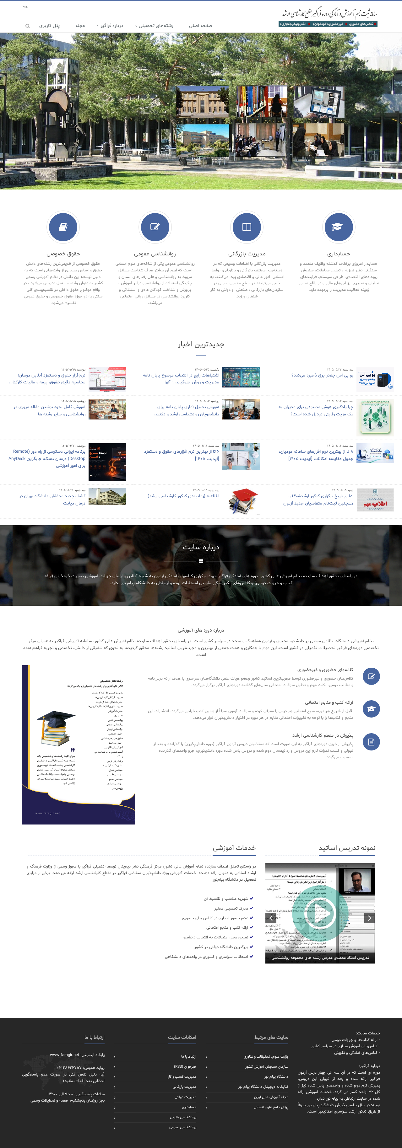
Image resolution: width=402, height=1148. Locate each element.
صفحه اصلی (200, 26)
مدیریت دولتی (185, 1097)
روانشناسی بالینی (183, 1117)
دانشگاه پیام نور (276, 1076)
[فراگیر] (327, 16)
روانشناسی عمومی (182, 1127)
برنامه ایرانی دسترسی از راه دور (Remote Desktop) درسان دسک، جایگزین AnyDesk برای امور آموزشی (46, 459)
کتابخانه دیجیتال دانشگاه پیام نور (263, 1086)
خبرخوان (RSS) (185, 1066)
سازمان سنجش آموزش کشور (266, 1066)
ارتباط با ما (188, 1056)
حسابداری (189, 1107)
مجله (80, 26)
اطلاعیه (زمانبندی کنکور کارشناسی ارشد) (183, 496)
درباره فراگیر (111, 26)
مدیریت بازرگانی (184, 1086)
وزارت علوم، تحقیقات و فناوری (266, 1056)
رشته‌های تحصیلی (156, 26)
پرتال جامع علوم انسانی (271, 1107)
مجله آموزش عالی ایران (271, 1097)
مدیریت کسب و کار (182, 1076)
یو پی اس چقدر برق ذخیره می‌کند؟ (322, 375)
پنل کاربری (49, 26)
